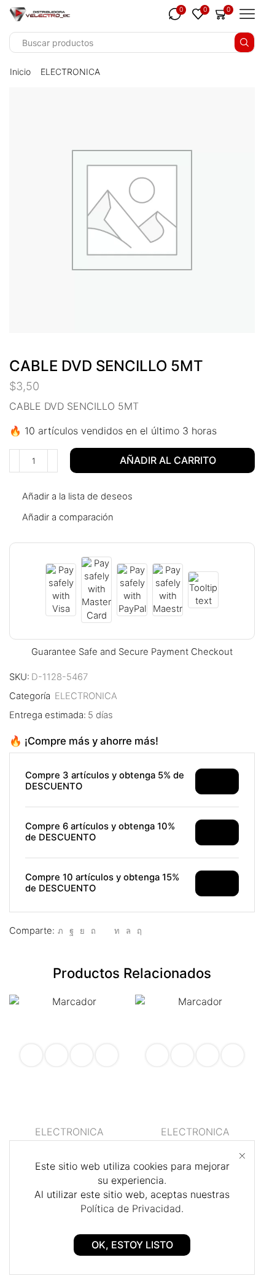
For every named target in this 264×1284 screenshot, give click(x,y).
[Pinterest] (93, 931)
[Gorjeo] (60, 931)
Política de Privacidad (130, 1208)
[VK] (82, 931)
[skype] (138, 931)
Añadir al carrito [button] (56, 1055)
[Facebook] (71, 931)
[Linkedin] (117, 931)
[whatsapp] (128, 931)
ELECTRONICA (70, 71)
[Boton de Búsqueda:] (244, 42)
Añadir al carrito (168, 460)
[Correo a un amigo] (105, 931)
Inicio (20, 71)
